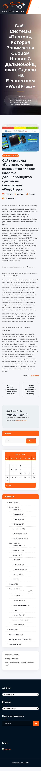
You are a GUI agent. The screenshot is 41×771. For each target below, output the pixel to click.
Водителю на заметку (21, 591)
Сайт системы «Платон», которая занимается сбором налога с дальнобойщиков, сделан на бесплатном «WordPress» (20, 101)
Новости (8, 155)
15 (29, 470)
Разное (11, 629)
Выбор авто (17, 600)
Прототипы (17, 529)
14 (25, 470)
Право (15, 610)
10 (7, 470)
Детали (11, 507)
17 (7, 473)
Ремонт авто (17, 615)
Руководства (13, 634)
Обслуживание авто (20, 605)
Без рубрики (13, 503)
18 (12, 473)
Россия (15, 155)
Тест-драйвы (13, 644)
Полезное (12, 589)
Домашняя (19, 97)
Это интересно (18, 538)
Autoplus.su (35, 375)
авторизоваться (21, 420)
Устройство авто (19, 620)
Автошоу (16, 509)
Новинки (16, 565)
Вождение (16, 596)
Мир (14, 560)
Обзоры (12, 584)
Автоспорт (17, 550)
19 (16, 473)
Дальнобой (17, 514)
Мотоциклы (17, 524)
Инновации (17, 519)
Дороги (15, 555)
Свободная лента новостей (18, 639)
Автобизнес (17, 545)
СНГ (14, 579)
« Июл (8, 485)
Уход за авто (17, 625)
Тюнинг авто (17, 534)
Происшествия (18, 569)
